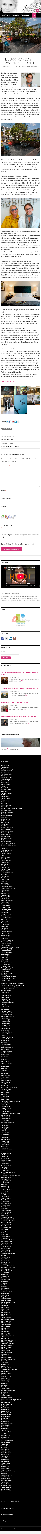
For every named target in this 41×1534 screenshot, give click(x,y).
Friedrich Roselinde (6, 917)
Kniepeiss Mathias (6, 1063)
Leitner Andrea (5, 1115)
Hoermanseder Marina (7, 1002)
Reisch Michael (5, 1272)
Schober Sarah (5, 1336)
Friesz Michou (5, 923)
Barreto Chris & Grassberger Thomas (12, 808)
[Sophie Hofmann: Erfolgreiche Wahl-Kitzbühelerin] (4, 722)
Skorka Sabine (5, 1371)
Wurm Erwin (4, 1482)
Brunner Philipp (5, 836)
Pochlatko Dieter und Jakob (9, 1219)
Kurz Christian (5, 1098)
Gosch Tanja (4, 956)
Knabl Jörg (4, 1059)
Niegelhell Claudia (6, 1181)
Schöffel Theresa (6, 1338)
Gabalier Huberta (6, 930)
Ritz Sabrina (4, 1278)
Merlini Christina (6, 1153)
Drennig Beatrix (5, 869)
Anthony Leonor (6, 784)
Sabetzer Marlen (6, 1300)
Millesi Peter (4, 1156)
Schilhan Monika (5, 1316)
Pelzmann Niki (5, 1208)
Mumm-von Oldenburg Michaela (10, 1175)
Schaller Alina (5, 1309)
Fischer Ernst (5, 904)
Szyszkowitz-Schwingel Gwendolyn (11, 1401)
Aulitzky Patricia (5, 795)
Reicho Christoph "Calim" (8, 1267)
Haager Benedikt (6, 980)
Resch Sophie (5, 1276)
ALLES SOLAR (5, 772)
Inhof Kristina (5, 1030)
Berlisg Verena (5, 819)
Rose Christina (5, 1285)
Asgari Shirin (4, 788)
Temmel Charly (5, 1407)
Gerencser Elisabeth (7, 940)
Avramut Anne (5, 800)
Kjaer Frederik (5, 1053)
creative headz (5, 857)
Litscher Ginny (5, 1124)
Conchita (3, 855)
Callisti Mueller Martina (8, 843)
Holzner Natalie (5, 1021)
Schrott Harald (5, 1350)
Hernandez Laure (6, 995)
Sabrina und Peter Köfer (8, 1302)
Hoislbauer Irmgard (6, 1014)
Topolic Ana (4, 1418)
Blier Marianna (5, 822)
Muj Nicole (4, 1174)
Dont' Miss (4, 56)
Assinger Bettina (6, 789)
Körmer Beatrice (6, 1082)
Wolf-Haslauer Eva (6, 1475)
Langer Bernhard (6, 1106)
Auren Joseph (5, 796)
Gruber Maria (5, 971)
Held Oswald (5, 992)
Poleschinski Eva (6, 1227)
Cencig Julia (4, 848)
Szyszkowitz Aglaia (6, 1397)
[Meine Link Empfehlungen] (20, 742)
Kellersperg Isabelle (7, 1047)
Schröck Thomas (6, 1349)
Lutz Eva (3, 1130)
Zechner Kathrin (6, 1484)
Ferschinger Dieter (6, 897)
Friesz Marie (4, 921)
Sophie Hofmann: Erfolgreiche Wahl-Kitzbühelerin (18, 716)
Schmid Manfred (6, 1321)
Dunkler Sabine (5, 871)
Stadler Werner (5, 1378)
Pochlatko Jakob (6, 1224)
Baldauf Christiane (6, 805)
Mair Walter (4, 1137)
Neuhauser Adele (6, 1177)
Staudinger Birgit (6, 1382)
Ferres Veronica (5, 895)
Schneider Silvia (5, 1331)
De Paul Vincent (6, 860)
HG (17, 66)
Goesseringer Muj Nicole (8, 949)
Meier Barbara (5, 1151)
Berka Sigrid (4, 817)
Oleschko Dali (5, 1196)
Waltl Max (4, 1447)
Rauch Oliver (5, 1264)
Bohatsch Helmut (6, 829)
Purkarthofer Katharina (8, 1253)
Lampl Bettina (5, 1104)
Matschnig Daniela (6, 1149)
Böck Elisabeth (5, 826)
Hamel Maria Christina (7, 988)
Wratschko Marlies (6, 1480)
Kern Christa (5, 1049)
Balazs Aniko (4, 803)
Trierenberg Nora (6, 1425)
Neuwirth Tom (5, 1179)
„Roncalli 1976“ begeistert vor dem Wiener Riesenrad (20, 688)
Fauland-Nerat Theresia (8, 888)
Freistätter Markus (6, 914)
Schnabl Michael (5, 1328)
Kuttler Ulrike (5, 1099)
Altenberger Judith (6, 774)
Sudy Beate (4, 1392)
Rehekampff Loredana (7, 1266)
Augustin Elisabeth (6, 793)
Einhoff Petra (5, 878)
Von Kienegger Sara (7, 1440)
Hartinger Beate (6, 990)
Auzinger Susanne (6, 798)
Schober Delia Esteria (7, 1335)
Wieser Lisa (4, 1465)
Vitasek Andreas (6, 1439)
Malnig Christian (6, 1143)
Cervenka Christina (6, 850)
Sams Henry (4, 1305)
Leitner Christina (6, 1117)
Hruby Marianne (5, 1028)
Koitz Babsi (4, 1073)
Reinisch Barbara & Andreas (9, 1271)
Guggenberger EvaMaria (8, 978)
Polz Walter (4, 1231)
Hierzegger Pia (5, 999)
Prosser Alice (5, 1245)
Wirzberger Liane (6, 1470)
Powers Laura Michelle (7, 1240)
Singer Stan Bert (6, 1368)
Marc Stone (4, 1146)
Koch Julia (4, 1068)
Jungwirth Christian (7, 1037)
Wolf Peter (4, 1473)
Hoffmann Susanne (6, 1011)
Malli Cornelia (5, 1141)
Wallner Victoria (5, 1446)
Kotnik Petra (5, 1084)
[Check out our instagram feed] (14, 638)
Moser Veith (4, 1167)
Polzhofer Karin (5, 1233)
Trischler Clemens (6, 1427)
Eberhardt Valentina (7, 872)
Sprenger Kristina (6, 1376)
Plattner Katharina (6, 1217)
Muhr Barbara (5, 1169)
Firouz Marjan (5, 902)
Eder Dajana (4, 874)
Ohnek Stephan (5, 1195)
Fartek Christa (5, 885)
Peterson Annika (6, 1210)
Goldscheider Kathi (6, 952)
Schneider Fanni (5, 1330)
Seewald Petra (5, 1361)
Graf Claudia (4, 959)
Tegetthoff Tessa (6, 1404)
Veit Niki (3, 1433)
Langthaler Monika (6, 1108)
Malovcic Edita (5, 1144)
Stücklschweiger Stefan (8, 1390)
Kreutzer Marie (5, 1091)
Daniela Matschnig (7, 438)
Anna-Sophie (5, 782)
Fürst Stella (4, 928)
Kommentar (5, 466)
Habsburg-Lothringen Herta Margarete (12, 985)
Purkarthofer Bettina (7, 1252)
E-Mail (3, 651)
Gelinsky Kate (5, 938)
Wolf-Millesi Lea (5, 1477)
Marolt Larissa (5, 1148)
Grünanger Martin (6, 973)
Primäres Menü (38, 15)
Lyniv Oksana (5, 1134)
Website (4, 507)
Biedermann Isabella (7, 821)
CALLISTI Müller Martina (8, 845)
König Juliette (5, 1079)
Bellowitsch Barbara (7, 812)
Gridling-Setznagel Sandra (8, 968)
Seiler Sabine (5, 1362)
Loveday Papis (5, 1129)
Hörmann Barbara (6, 1025)
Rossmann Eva (5, 1288)
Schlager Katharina (6, 1317)
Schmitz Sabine (5, 1326)
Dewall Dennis (5, 866)
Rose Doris (4, 1286)
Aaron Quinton (5, 765)
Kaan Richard (5, 1040)
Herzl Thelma (5, 997)
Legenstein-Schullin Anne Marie (10, 1113)
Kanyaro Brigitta (6, 1046)
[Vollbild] (38, 586)
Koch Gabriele (5, 1066)
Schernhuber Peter (6, 1314)
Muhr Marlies (5, 1170)
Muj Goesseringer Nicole (8, 1172)
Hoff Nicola (4, 1008)
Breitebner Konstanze (7, 833)
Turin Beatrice (5, 1428)
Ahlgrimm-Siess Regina (8, 769)
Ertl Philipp (4, 881)
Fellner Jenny (5, 890)
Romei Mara (4, 1281)
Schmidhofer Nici (6, 1323)
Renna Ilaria (4, 1274)
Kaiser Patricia (5, 1042)
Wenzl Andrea (5, 1459)
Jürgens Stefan (5, 1039)
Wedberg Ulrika (5, 1456)
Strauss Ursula (5, 1388)
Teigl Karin (4, 1406)
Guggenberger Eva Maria (8, 976)
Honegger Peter (6, 1023)
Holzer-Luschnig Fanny (7, 1016)
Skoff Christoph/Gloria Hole (9, 1369)
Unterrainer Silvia (6, 1432)
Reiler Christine (5, 1269)
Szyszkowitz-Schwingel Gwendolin (11, 1399)
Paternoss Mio (5, 1205)
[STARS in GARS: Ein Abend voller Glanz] (4, 708)
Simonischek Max (6, 1366)
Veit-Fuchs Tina (5, 1435)
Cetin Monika (5, 852)
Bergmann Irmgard (6, 815)
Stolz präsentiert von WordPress (9, 1528)
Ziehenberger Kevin (7, 1487)
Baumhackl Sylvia (6, 810)
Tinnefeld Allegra (6, 1416)
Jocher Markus (5, 1035)
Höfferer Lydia (5, 1009)
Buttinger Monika (6, 841)
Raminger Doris (5, 1257)
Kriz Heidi (4, 1094)
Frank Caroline (5, 911)
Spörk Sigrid (4, 1375)
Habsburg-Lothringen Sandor (9, 987)
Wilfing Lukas (5, 1466)
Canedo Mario (5, 847)
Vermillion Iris (5, 1437)
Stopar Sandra (5, 1387)
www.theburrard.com (8, 381)
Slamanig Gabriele (6, 1373)
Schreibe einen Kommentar (28, 66)
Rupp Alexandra (5, 1297)
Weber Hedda (5, 1449)
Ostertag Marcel (6, 1198)
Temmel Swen (5, 1409)
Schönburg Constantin (7, 1343)
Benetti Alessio (5, 814)
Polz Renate (4, 1229)
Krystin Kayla (5, 1096)
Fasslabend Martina (6, 886)
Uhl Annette (4, 1430)
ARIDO (3, 786)
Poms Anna (4, 1234)
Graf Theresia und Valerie (8, 963)
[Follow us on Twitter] (6, 638)
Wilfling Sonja (5, 1468)
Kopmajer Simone (6, 1080)
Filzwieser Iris (5, 898)
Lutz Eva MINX (5, 1132)
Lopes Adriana (5, 1127)
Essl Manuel (4, 883)
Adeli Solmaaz (5, 767)
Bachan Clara (5, 801)
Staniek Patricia (5, 1380)
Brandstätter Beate (7, 831)
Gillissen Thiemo (6, 943)
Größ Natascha (5, 969)
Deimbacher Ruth (6, 862)
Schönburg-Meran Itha (7, 1345)
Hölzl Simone (4, 1018)
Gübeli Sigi (4, 975)
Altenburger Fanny (6, 777)
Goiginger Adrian (6, 950)
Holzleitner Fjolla (6, 1020)
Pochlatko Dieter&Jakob (8, 1220)
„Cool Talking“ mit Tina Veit (10, 445)
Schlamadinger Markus (7, 1319)
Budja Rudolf (4, 840)
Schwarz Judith (5, 1354)
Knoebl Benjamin (6, 1065)
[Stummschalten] (35, 586)
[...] (22, 681)
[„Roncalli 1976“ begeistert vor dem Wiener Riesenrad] (4, 694)
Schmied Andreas (6, 1324)
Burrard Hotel (7, 428)
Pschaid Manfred (6, 1246)
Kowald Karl (4, 1085)
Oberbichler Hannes (7, 1188)
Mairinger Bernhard (6, 1139)
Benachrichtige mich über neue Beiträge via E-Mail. (17, 544)
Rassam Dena (5, 1260)
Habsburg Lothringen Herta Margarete (12, 983)
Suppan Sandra (5, 1395)
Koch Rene (4, 1070)
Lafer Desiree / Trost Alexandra (10, 1101)
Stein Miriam (4, 1383)
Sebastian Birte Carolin (8, 1359)
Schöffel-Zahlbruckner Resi (9, 1340)
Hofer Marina (5, 1006)
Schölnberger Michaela (7, 1342)
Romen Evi (4, 1283)
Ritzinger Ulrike (5, 1279)
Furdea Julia (4, 926)
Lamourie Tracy (5, 1103)
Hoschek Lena (5, 1027)
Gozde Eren (4, 957)
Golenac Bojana (5, 954)
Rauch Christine (5, 1262)
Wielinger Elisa (5, 1463)
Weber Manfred (5, 1451)
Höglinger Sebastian (7, 1013)
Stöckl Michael (5, 1385)
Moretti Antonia (6, 1160)
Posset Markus (5, 1236)
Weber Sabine (5, 1454)
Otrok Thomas (5, 1200)
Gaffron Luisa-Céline (7, 931)
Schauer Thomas (6, 1311)
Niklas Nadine (5, 1182)
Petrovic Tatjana (6, 1212)
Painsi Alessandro (6, 1203)
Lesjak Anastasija (6, 1118)
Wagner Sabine (5, 1442)
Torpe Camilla (5, 1420)
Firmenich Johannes (7, 900)
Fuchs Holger (5, 924)
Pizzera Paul (4, 1215)
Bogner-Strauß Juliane (7, 827)
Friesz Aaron (4, 919)
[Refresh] (15, 516)
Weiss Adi (4, 1458)
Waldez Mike (4, 1444)
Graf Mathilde (5, 961)
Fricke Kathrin (5, 916)
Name (3, 490)
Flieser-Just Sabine (6, 909)
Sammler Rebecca (6, 1304)
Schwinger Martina (6, 1357)
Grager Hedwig (5, 964)
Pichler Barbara (5, 1214)
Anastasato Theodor (7, 781)
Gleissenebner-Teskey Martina (10, 947)
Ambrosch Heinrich (6, 779)
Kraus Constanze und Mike (9, 1087)
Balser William (5, 807)
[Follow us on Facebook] (2, 638)
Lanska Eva (4, 1110)
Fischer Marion (5, 905)
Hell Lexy (3, 994)
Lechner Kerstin (6, 1111)
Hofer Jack (4, 1004)
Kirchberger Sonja (6, 1051)
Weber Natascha (6, 1452)
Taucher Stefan (5, 1402)
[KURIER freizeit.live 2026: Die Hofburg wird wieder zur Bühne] (4, 680)
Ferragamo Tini (5, 893)
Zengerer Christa (6, 1485)
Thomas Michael (6, 1413)
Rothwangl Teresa (6, 1291)
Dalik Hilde (4, 859)
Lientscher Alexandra (7, 1122)
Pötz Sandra (4, 1238)
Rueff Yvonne (5, 1295)
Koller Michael (5, 1077)
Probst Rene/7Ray (6, 1243)
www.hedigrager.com (7, 1508)
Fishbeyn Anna (5, 907)
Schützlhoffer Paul (6, 1352)
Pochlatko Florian (6, 1222)
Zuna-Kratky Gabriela (7, 1491)
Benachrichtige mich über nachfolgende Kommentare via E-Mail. (20, 536)
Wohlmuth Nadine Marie (8, 1472)
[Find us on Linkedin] (10, 638)
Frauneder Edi (5, 912)
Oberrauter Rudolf (6, 1189)
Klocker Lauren (5, 1058)
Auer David (4, 791)
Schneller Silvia (5, 1333)
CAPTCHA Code (6, 525)
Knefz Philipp (5, 1061)
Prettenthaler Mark (6, 1241)
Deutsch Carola (5, 864)
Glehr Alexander (6, 945)
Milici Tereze (4, 1155)
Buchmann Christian (7, 838)
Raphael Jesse (5, 1259)
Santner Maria (5, 1307)
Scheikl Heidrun (5, 1312)
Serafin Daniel (5, 1364)
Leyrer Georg (5, 1120)
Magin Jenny (4, 1136)
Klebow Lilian (5, 1054)
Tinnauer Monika (6, 1414)
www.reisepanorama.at (8, 748)
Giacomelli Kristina (6, 942)
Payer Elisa (4, 1207)
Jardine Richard (5, 1033)
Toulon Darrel (5, 1421)
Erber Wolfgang (5, 879)
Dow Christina (5, 867)
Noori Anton (4, 1184)
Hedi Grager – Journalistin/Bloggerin (15, 15)
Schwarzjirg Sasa (6, 1356)
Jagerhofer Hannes (6, 1032)
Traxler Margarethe (6, 1423)
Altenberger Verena (7, 776)
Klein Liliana (4, 1056)
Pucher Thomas (5, 1248)
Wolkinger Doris (5, 1478)
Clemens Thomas (6, 853)
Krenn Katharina (6, 1089)
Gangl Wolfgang (6, 933)
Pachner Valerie (5, 1201)
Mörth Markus (5, 1162)
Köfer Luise (4, 1072)
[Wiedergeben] (3, 586)
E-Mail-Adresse (6, 499)
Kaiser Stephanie (6, 1044)
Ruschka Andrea (6, 1298)
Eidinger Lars (5, 876)
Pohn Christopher (6, 1226)
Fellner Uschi (5, 892)
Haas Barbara (5, 982)
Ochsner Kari (5, 1191)
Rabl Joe (3, 1255)
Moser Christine (6, 1165)
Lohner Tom (4, 1125)
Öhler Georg (4, 1193)
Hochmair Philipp (6, 1001)
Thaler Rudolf (5, 1411)
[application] (20, 576)
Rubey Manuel (5, 1293)
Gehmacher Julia (6, 937)
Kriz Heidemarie (5, 1092)
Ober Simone (5, 1186)
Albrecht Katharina (6, 770)
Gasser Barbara (5, 935)
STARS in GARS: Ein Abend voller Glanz (14, 702)
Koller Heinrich (5, 1075)
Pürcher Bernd (5, 1250)
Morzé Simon (5, 1163)
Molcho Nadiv (5, 1158)
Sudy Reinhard (5, 1394)
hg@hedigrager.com (7, 1514)
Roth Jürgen (4, 1290)
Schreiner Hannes (6, 1347)
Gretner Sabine (5, 966)
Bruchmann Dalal (6, 834)
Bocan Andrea (5, 824)
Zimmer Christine (6, 1489)
